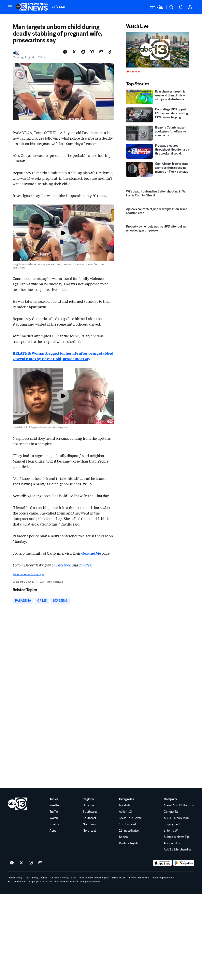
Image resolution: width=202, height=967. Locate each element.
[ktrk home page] (17, 804)
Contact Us (171, 811)
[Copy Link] (110, 51)
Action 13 (125, 811)
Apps (53, 830)
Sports (123, 836)
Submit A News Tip (176, 836)
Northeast (89, 830)
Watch (54, 818)
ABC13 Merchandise (177, 849)
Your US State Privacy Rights (94, 877)
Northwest (89, 824)
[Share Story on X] (74, 51)
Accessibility (172, 843)
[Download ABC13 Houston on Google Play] (183, 863)
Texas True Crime (130, 818)
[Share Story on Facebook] (65, 51)
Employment (172, 824)
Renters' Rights (128, 843)
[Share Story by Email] (101, 51)
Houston (88, 805)
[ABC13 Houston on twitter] (21, 863)
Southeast (89, 818)
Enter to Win (172, 830)
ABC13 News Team (176, 818)
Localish (124, 805)
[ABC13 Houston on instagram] (31, 863)
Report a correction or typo (28, 574)
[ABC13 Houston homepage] (32, 7)
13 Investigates (129, 830)
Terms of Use (118, 877)
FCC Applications (17, 881)
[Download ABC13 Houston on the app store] (162, 863)
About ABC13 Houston (179, 805)
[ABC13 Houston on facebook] (12, 863)
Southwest (90, 811)
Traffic (54, 811)
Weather (55, 805)
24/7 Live (58, 7)
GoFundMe (91, 553)
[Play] (157, 50)
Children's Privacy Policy (63, 877)
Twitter (85, 564)
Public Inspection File (163, 877)
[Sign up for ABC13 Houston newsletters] (40, 863)
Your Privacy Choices (36, 877)
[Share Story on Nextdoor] (92, 51)
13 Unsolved (127, 824)
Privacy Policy (15, 877)
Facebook (63, 564)
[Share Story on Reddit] (83, 51)
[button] (10, 7)
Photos (54, 824)
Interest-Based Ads (139, 877)
